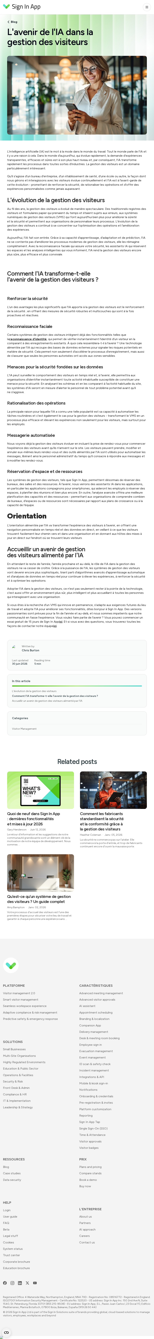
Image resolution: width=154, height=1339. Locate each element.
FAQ (6, 1223)
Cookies (8, 1242)
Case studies (12, 1173)
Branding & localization (94, 1019)
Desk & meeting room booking (99, 1038)
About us (85, 1216)
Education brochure (16, 1268)
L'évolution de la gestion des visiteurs (34, 691)
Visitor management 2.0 (19, 993)
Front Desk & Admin (16, 1088)
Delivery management (93, 1032)
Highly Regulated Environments (24, 1062)
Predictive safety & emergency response (30, 1019)
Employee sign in (90, 1045)
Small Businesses (14, 1049)
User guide (10, 1216)
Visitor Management (24, 728)
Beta (6, 1229)
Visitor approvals (90, 1141)
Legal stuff (10, 1236)
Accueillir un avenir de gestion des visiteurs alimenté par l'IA (47, 700)
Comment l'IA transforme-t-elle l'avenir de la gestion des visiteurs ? (55, 696)
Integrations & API (91, 1077)
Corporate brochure (16, 1261)
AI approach (87, 1229)
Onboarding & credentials (96, 1096)
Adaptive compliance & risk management (30, 1012)
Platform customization (95, 1109)
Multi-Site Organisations (19, 1056)
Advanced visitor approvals (97, 999)
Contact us (87, 1242)
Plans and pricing (90, 1167)
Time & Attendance (92, 1135)
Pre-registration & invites (96, 1102)
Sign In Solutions (58, 1312)
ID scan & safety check (94, 1064)
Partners (85, 1223)
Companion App (90, 1025)
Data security (12, 1180)
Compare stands (90, 1173)
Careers (84, 1236)
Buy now (85, 1186)
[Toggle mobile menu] (147, 7)
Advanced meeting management (101, 993)
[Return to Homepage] (22, 7)
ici (60, 621)
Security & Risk (13, 1081)
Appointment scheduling (95, 1012)
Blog (14, 22)
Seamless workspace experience (25, 1006)
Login (7, 1210)
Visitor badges (89, 1148)
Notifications (88, 1089)
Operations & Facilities (18, 1075)
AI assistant (87, 1006)
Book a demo (88, 1180)
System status (13, 1249)
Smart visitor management (20, 999)
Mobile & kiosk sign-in (93, 1083)
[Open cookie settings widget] (6, 1332)
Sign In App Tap (89, 1122)
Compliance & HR (15, 1094)
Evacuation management (96, 1051)
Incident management (94, 1070)
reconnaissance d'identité (28, 339)
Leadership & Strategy (18, 1107)
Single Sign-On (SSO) (93, 1128)
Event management (92, 1057)
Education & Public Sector (20, 1068)
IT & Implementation (17, 1101)
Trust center (11, 1255)
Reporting (86, 1115)
